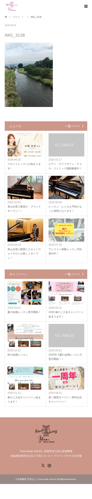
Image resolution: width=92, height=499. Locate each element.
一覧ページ (72, 126)
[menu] (85, 6)
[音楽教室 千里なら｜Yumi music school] (12, 6)
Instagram (49, 465)
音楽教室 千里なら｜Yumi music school (37, 479)
